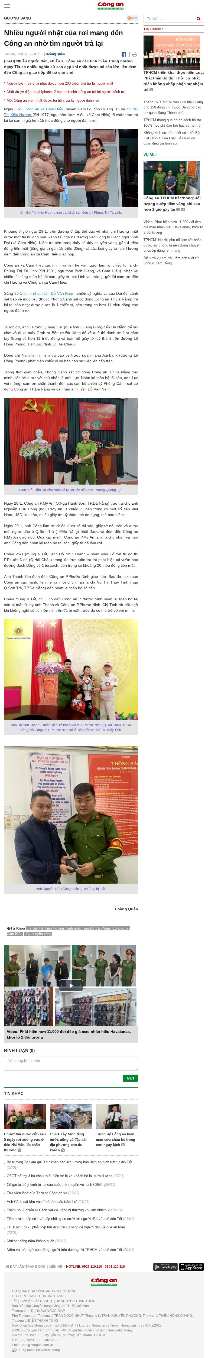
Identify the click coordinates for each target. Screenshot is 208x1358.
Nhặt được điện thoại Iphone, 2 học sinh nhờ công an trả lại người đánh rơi (66, 92)
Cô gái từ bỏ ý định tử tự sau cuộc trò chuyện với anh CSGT (55, 1185)
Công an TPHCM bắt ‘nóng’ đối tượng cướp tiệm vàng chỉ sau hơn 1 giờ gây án (172, 204)
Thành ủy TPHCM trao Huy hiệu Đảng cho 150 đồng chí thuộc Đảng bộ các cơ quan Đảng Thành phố (173, 107)
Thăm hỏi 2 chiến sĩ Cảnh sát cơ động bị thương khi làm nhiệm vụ (59, 1210)
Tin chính (153, 29)
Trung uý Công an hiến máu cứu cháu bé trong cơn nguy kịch (115, 1139)
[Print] (134, 54)
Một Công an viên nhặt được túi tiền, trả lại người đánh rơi (53, 100)
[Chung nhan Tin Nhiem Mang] (36, 1350)
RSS (134, 18)
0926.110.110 (92, 1267)
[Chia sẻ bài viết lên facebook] (124, 54)
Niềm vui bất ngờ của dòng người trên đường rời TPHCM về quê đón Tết (64, 1250)
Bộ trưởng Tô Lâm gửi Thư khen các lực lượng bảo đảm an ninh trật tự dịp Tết (69, 1162)
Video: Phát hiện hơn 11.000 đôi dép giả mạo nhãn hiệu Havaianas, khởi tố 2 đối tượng (173, 227)
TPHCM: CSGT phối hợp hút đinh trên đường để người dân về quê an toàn (66, 1227)
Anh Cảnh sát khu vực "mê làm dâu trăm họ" (42, 1202)
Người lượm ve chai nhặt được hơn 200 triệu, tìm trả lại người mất (60, 83)
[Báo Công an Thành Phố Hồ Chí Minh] (110, 6)
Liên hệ (55, 1267)
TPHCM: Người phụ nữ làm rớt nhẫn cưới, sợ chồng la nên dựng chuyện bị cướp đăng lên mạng (173, 245)
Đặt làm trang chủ (27, 1267)
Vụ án (149, 155)
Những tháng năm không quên (30, 1241)
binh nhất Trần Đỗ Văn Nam (49, 293)
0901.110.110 (115, 1267)
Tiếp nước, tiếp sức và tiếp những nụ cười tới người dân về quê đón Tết (64, 1219)
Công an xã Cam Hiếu (43, 109)
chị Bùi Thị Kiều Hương (46, 928)
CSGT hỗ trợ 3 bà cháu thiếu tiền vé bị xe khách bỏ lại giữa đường (59, 1176)
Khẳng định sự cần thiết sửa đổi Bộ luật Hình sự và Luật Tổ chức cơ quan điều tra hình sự (172, 138)
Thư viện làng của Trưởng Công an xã (37, 1193)
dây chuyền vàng (38, 934)
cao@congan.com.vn (37, 1345)
